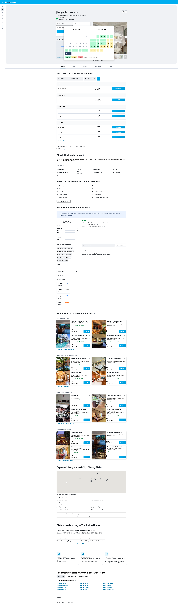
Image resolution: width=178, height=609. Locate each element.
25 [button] (73, 50)
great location (60, 257)
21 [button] (83, 46)
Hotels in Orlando (84, 585)
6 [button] (91, 40)
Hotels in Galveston (61, 589)
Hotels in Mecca (84, 583)
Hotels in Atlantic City (85, 587)
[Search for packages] (2, 15)
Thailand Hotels (63, 7)
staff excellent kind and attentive (91, 224)
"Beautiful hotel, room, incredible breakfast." (94, 226)
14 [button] (83, 43)
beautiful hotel (68, 257)
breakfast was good (61, 251)
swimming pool (68, 254)
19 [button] (76, 46)
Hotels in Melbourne (108, 583)
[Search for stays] (2, 9)
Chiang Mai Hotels (88, 7)
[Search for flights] (2, 6)
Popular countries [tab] (71, 576)
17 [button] (70, 46)
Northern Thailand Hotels (75, 7)
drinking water (60, 260)
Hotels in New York (61, 587)
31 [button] (70, 53)
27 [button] (80, 50)
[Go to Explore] (2, 18)
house (66, 260)
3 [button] (104, 36)
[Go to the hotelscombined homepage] (10, 2)
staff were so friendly (61, 248)
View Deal (87, 331)
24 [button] (70, 50)
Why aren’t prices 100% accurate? (65, 605)
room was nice (70, 251)
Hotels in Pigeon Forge (62, 585)
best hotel (70, 248)
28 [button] (83, 50)
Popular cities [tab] (61, 576)
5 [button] (76, 40)
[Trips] (2, 22)
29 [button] (86, 50)
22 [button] (86, 46)
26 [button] (76, 50)
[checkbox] (63, 284)
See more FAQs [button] (81, 543)
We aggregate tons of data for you (65, 602)
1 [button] (86, 36)
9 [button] (66, 43)
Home (57, 7)
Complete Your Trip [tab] (83, 576)
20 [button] (80, 46)
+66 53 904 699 (60, 17)
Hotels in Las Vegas (61, 583)
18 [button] (73, 46)
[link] (66, 349)
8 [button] (86, 40)
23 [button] (66, 50)
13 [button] (80, 43)
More (58, 162)
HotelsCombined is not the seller (65, 600)
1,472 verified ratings (69, 19)
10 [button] (70, 43)
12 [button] (76, 43)
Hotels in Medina (107, 585)
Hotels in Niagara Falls (108, 589)
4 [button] (73, 40)
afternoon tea (60, 254)
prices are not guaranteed (86, 595)
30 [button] (66, 53)
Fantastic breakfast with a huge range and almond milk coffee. (97, 222)
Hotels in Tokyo (83, 589)
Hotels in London (107, 587)
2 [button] (66, 40)
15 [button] (86, 43)
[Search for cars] (2, 12)
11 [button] (73, 43)
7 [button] (83, 40)
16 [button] (66, 46)
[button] (2, 2)
